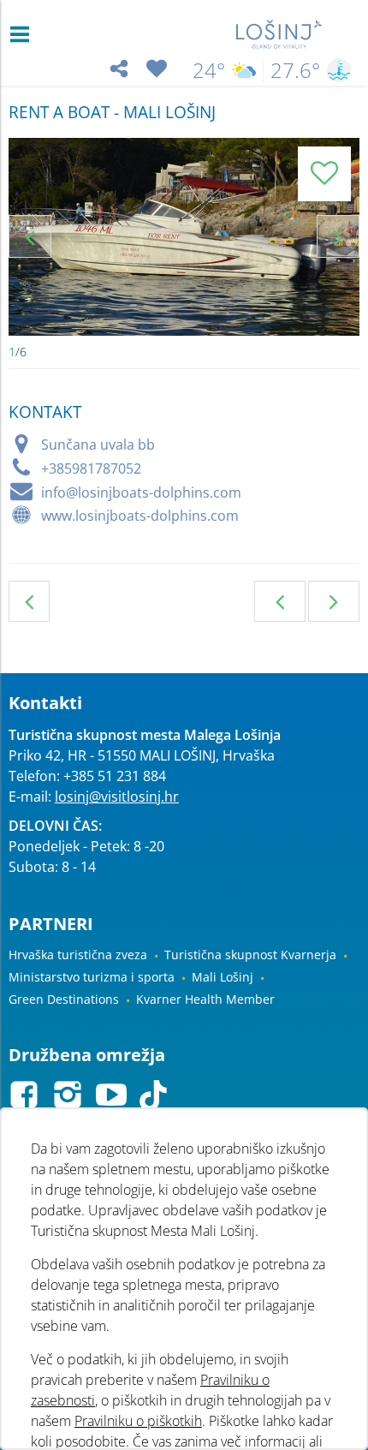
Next (338, 236)
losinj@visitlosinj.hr (117, 796)
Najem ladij (29, 601)
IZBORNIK (24, 34)
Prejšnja (280, 601)
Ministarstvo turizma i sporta (92, 977)
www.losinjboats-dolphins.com (140, 515)
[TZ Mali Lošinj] (279, 34)
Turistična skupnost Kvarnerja (250, 954)
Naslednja (333, 601)
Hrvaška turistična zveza (78, 954)
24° (209, 70)
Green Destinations (64, 999)
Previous (30, 236)
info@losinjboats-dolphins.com (141, 492)
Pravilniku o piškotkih (138, 1420)
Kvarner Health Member (205, 999)
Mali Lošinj (222, 977)
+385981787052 (91, 468)
